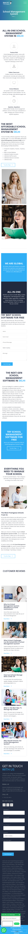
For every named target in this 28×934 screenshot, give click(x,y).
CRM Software (15, 911)
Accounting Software (6, 893)
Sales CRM (9, 906)
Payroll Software (21, 906)
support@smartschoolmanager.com (16, 791)
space (6, 402)
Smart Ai (4, 913)
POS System (17, 909)
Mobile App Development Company (9, 870)
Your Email (6, 817)
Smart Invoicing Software (16, 895)
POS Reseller (19, 879)
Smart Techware (10, 902)
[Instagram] (7, 804)
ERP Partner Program (11, 879)
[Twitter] (11, 804)
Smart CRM (19, 904)
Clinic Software (10, 888)
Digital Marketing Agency (17, 868)
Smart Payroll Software (12, 897)
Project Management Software (18, 898)
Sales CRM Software (16, 871)
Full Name (6, 809)
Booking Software (18, 902)
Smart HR (9, 871)
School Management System (14, 880)
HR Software (14, 906)
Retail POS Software (7, 873)
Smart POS (23, 871)
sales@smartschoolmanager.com (13, 789)
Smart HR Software (6, 866)
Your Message (7, 840)
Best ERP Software (10, 909)
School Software (21, 780)
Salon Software (17, 875)
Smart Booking (22, 911)
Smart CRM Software (10, 864)
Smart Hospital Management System (15, 861)
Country (5, 832)
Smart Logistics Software (16, 877)
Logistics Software (6, 904)
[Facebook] (4, 804)
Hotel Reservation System (7, 862)
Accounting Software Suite (17, 893)
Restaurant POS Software (17, 873)
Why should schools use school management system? (12, 742)
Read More (6, 619)
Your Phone (6, 825)
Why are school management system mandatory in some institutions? (11, 606)
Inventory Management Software (9, 900)
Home (13, 16)
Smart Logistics (10, 913)
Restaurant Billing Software (8, 875)
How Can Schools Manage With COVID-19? (13, 676)
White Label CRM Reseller (20, 913)
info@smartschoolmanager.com (15, 787)
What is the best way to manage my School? (13, 708)
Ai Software (13, 904)
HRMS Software (6, 907)
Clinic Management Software (8, 886)
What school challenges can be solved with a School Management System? (14, 642)
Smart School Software (11, 884)
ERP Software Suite (19, 864)
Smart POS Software (15, 866)
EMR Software (17, 888)
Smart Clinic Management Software (14, 889)
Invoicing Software (6, 895)
